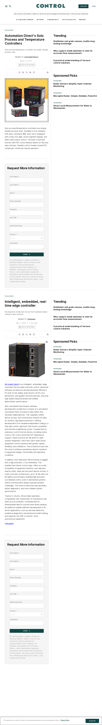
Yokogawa (31, 319)
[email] (34, 72)
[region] (51, 721)
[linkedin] (23, 72)
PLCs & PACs (9, 30)
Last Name (14, 185)
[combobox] (27, 238)
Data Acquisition (69, 19)
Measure (82, 19)
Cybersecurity (53, 19)
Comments (14, 243)
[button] (6, 6)
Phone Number (15, 201)
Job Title (14, 218)
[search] (10, 6)
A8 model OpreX (12, 384)
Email (12, 193)
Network (40, 19)
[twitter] (27, 72)
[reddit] (30, 72)
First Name (14, 177)
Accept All (92, 721)
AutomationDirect (31, 57)
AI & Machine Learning (24, 19)
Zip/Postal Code (16, 226)
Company (13, 209)
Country (13, 234)
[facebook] (20, 72)
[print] (48, 72)
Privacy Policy (64, 720)
